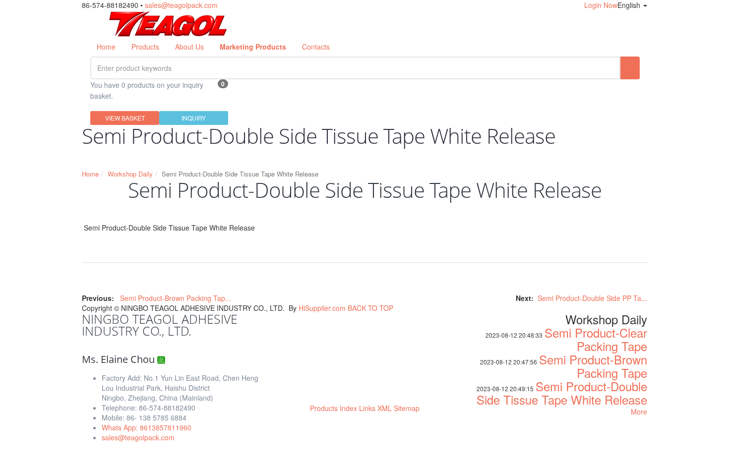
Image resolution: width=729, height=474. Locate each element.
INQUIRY (194, 118)
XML (384, 408)
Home (106, 47)
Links (367, 408)
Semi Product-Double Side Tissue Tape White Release (562, 392)
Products (145, 47)
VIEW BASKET (125, 118)
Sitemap (407, 408)
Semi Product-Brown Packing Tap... (175, 298)
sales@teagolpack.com (181, 5)
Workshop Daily (130, 173)
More (639, 411)
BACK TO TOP (370, 308)
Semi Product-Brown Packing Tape (593, 366)
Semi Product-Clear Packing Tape (596, 339)
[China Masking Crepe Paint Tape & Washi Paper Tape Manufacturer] (168, 22)
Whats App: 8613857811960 (146, 427)
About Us (189, 47)
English (629, 5)
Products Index (333, 408)
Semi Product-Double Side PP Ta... (592, 298)
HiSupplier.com (322, 308)
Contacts (316, 47)
